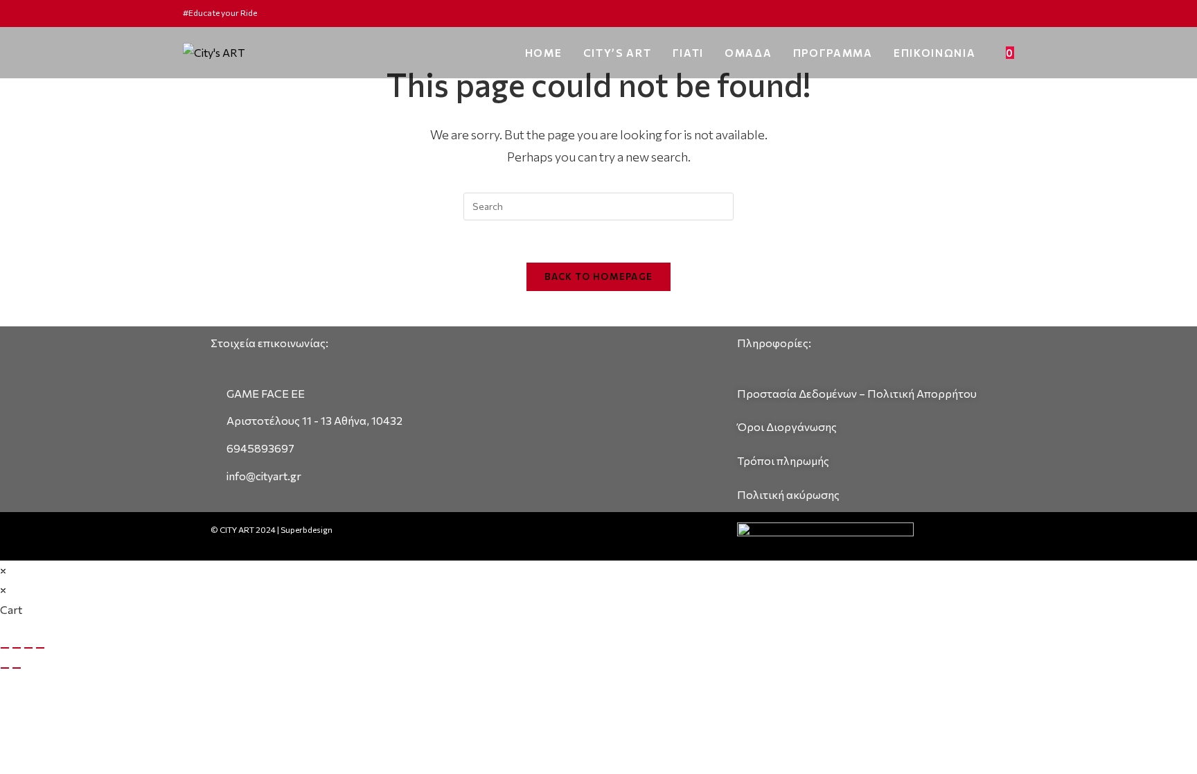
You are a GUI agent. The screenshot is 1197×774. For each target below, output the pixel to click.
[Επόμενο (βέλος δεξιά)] (16, 668)
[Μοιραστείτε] (28, 648)
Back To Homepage (598, 276)
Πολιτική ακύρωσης (788, 494)
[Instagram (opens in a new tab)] (1008, 13)
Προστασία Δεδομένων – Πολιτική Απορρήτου (857, 393)
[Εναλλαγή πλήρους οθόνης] (16, 648)
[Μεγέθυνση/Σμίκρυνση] (5, 648)
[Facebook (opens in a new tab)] (994, 13)
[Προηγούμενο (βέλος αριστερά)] (5, 668)
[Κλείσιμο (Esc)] (40, 648)
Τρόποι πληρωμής (783, 460)
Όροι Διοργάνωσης (787, 426)
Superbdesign (306, 529)
